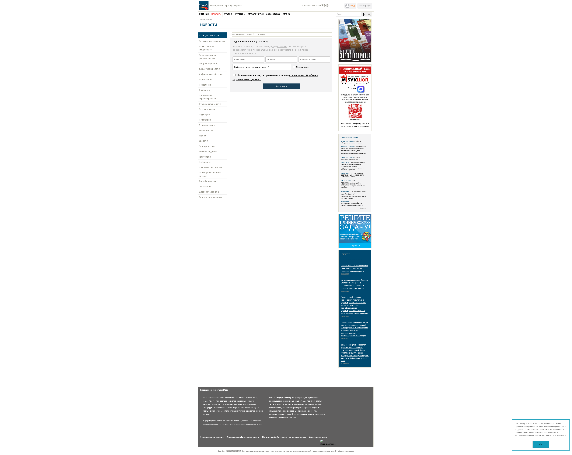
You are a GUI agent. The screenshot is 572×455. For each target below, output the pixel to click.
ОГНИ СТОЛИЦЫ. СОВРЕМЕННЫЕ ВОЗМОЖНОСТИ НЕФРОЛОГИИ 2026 (352, 175)
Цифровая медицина (209, 192)
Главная (202, 20)
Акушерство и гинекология (212, 41)
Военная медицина (208, 151)
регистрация (365, 5)
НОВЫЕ (249, 34)
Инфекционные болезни (211, 74)
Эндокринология (207, 146)
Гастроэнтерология (208, 63)
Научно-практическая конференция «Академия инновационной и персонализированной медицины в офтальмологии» (353, 194)
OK (540, 444)
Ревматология (206, 130)
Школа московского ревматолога (350, 158)
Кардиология (205, 79)
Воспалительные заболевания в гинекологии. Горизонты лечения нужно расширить (354, 268)
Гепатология (205, 157)
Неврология (205, 85)
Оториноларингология (210, 104)
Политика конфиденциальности (243, 437)
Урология (203, 141)
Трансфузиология (207, 181)
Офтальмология (207, 109)
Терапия (203, 136)
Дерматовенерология (209, 69)
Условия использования (212, 437)
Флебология (205, 186)
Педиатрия (204, 114)
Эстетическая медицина (211, 197)
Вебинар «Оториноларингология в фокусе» (353, 142)
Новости (209, 20)
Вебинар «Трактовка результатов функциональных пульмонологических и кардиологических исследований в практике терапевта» (353, 166)
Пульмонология (207, 125)
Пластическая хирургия (210, 167)
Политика (543, 432)
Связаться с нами (318, 437)
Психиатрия (205, 120)
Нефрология (205, 162)
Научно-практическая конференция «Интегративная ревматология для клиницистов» (353, 203)
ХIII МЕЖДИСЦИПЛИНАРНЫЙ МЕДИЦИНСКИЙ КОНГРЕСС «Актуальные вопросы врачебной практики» (353, 184)
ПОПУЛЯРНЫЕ (260, 34)
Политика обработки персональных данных (284, 437)
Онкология (204, 90)
